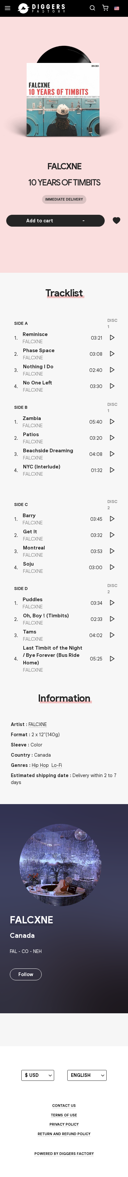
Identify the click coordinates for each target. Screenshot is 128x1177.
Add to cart (55, 221)
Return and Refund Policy (64, 1134)
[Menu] (7, 8)
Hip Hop (40, 765)
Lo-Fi (57, 765)
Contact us (64, 1105)
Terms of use (64, 1115)
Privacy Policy (64, 1124)
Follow (25, 974)
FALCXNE (64, 166)
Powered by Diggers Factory (64, 1153)
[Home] (41, 8)
